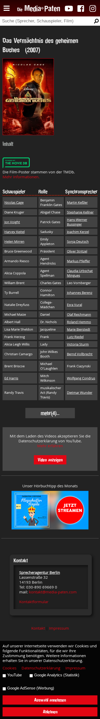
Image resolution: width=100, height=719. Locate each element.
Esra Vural (74, 304)
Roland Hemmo (79, 322)
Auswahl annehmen (50, 700)
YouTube (14, 675)
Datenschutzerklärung (41, 668)
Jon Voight (12, 222)
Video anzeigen (50, 459)
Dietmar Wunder (79, 392)
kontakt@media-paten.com (53, 592)
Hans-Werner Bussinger (77, 222)
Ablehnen (50, 711)
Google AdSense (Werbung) (30, 688)
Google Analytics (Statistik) (56, 675)
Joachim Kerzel (78, 231)
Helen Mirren (14, 241)
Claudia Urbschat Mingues (80, 273)
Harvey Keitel (14, 231)
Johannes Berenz (79, 292)
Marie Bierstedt (78, 329)
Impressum (59, 628)
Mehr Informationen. (21, 176)
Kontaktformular (33, 601)
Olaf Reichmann (79, 314)
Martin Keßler (77, 202)
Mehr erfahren (50, 445)
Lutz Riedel (75, 336)
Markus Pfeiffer (78, 261)
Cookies (9, 668)
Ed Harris (11, 378)
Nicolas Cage (14, 202)
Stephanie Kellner (80, 212)
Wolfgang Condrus (81, 378)
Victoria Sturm (78, 344)
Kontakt (38, 628)
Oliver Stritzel (77, 251)
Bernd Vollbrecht (80, 354)
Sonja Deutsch (78, 241)
